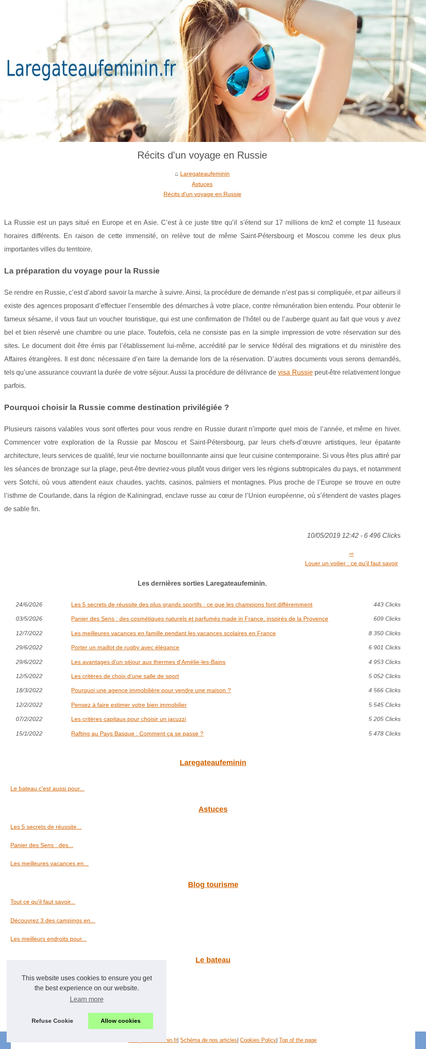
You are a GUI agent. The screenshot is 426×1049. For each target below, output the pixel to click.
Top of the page (298, 1040)
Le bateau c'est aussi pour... (47, 788)
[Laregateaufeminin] (213, 71)
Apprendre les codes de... (44, 1014)
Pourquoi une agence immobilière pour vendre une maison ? (151, 690)
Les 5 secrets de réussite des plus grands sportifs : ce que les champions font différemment (191, 604)
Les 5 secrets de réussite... (46, 826)
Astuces (202, 184)
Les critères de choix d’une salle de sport (125, 676)
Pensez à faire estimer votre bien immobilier (129, 705)
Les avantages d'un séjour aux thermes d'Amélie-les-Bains (148, 662)
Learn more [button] (87, 999)
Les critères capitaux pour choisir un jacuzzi (128, 719)
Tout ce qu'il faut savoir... (42, 901)
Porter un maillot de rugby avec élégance (125, 647)
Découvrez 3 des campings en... (52, 920)
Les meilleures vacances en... (49, 863)
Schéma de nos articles (208, 1040)
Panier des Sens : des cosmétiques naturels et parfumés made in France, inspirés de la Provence (199, 618)
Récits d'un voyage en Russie (202, 194)
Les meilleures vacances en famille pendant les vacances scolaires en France (173, 633)
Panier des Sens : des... (41, 845)
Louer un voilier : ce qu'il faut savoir (351, 563)
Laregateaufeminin (205, 173)
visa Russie (295, 372)
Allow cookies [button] (121, 1020)
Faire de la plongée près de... (49, 977)
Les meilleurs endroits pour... (48, 938)
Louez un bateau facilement (47, 995)
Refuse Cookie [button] (52, 1020)
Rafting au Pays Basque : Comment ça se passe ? (137, 733)
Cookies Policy (258, 1040)
